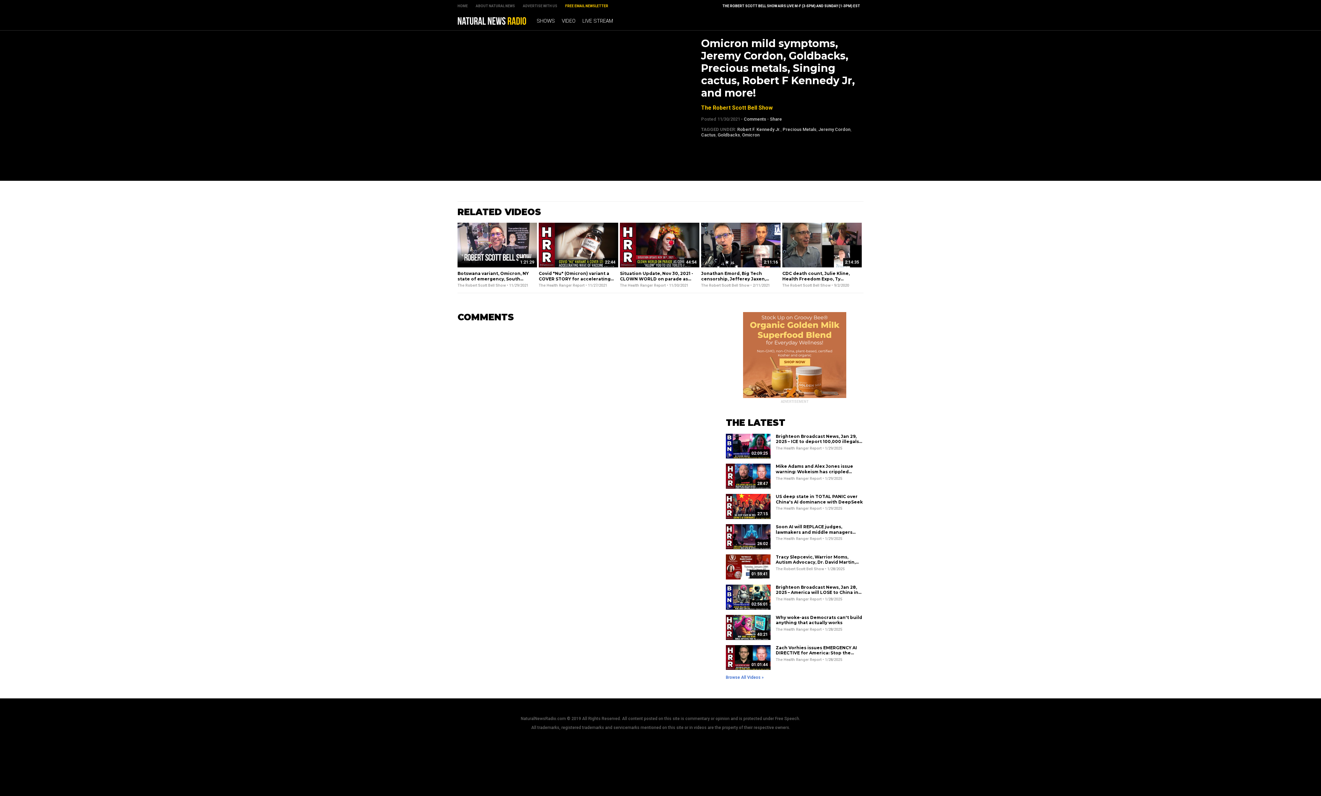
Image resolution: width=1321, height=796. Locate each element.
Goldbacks (729, 134)
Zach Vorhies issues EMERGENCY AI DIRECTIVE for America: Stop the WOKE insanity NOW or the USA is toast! (816, 655)
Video (569, 21)
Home (463, 6)
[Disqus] (581, 414)
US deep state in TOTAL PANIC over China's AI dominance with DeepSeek (819, 499)
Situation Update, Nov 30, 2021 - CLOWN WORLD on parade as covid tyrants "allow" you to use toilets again (657, 281)
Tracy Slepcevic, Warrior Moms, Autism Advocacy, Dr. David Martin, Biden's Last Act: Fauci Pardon (816, 562)
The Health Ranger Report (561, 285)
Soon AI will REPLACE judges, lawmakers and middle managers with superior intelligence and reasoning (814, 534)
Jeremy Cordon (834, 129)
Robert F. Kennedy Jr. (759, 129)
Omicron (751, 134)
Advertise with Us (540, 6)
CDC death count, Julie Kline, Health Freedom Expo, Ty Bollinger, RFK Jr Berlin (816, 279)
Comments (755, 119)
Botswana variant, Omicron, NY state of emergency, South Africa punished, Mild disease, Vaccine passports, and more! (493, 281)
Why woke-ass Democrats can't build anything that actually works (819, 620)
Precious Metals (799, 129)
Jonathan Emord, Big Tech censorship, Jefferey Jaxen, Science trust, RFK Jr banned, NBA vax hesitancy (735, 281)
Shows (546, 21)
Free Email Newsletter (586, 6)
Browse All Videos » (745, 677)
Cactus (708, 134)
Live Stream (597, 21)
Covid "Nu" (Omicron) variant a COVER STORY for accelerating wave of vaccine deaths (575, 279)
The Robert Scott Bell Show (737, 107)
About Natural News (495, 6)
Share (776, 119)
